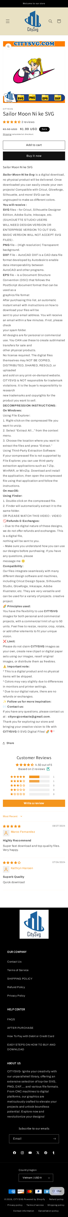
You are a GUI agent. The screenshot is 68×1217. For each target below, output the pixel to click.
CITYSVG (18, 1199)
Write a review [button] (34, 803)
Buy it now (34, 155)
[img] (12, 826)
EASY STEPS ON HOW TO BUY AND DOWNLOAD (31, 1047)
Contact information (23, 1211)
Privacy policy (14, 1205)
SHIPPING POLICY (19, 978)
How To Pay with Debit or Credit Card (30, 1036)
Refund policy (56, 1199)
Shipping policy (56, 1205)
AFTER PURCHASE (20, 1027)
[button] (7, 21)
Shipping (7, 134)
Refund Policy (16, 987)
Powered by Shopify (34, 1199)
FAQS (11, 1019)
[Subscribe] (54, 1138)
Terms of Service (18, 970)
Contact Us (14, 961)
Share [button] (10, 743)
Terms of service (35, 1205)
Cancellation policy (48, 1211)
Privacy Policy (16, 995)
